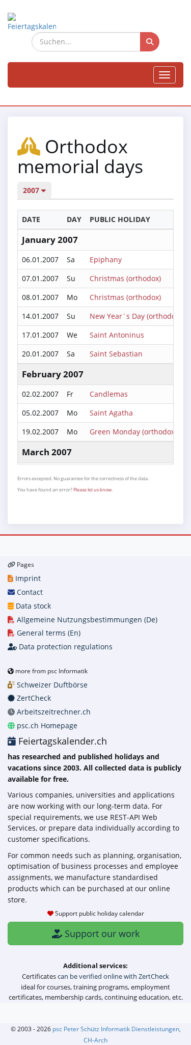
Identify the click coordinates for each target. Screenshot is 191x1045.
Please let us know (92, 489)
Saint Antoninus (117, 335)
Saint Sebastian (116, 354)
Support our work (101, 933)
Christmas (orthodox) (125, 278)
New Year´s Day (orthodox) (135, 316)
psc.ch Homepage (46, 725)
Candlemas (109, 394)
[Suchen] (149, 41)
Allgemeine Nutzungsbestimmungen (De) (86, 619)
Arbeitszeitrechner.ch (53, 712)
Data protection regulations (65, 646)
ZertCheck (33, 698)
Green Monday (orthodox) (133, 431)
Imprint (27, 578)
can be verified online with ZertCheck (113, 976)
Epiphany (106, 259)
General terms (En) (47, 633)
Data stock (32, 606)
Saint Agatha (111, 413)
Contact (29, 592)
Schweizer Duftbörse (51, 685)
